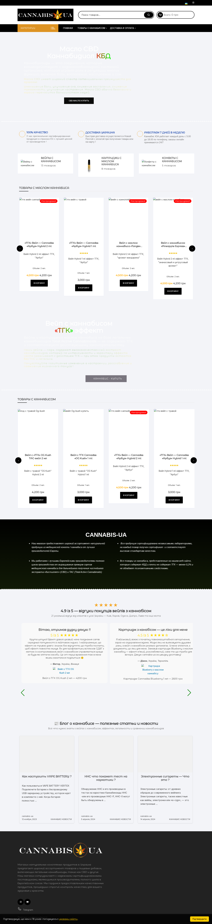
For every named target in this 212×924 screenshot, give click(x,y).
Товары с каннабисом (91, 28)
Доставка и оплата (122, 28)
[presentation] (20, 248)
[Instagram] (193, 3)
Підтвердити (199, 919)
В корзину (39, 283)
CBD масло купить (79, 100)
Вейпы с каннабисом (51, 160)
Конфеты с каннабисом (172, 160)
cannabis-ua (27, 816)
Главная (68, 28)
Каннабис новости (61, 819)
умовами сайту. (68, 919)
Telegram (27, 909)
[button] (23, 692)
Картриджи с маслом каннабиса (111, 161)
